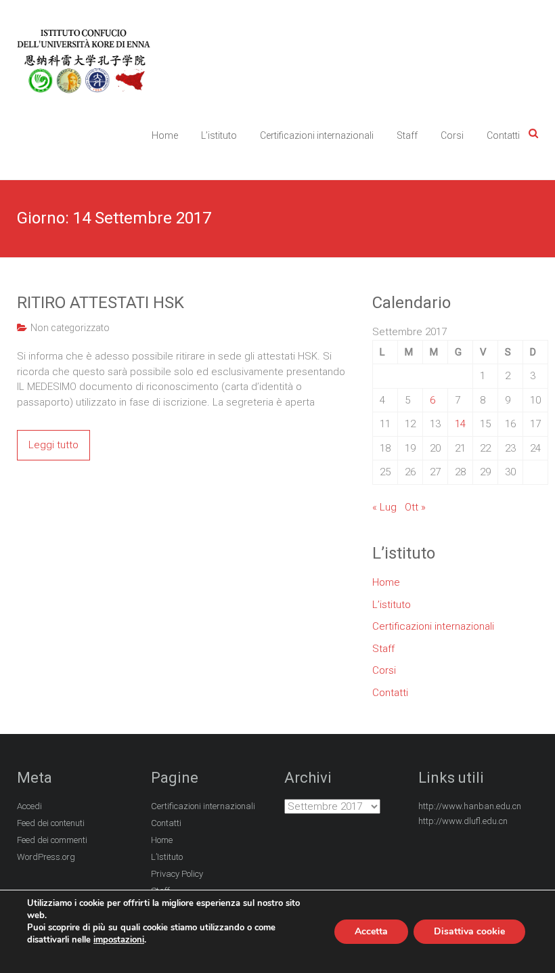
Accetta (371, 931)
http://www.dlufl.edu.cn (463, 821)
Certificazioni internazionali (317, 135)
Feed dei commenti (52, 840)
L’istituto (219, 135)
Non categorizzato (70, 327)
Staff (407, 135)
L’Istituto (167, 857)
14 (460, 424)
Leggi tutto (53, 445)
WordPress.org (46, 857)
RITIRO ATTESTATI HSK (100, 302)
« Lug (384, 507)
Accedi (29, 806)
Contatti (503, 135)
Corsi (452, 135)
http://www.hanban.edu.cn (469, 806)
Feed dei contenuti (51, 823)
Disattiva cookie (469, 931)
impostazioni (118, 940)
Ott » (415, 507)
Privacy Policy (177, 874)
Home (165, 135)
